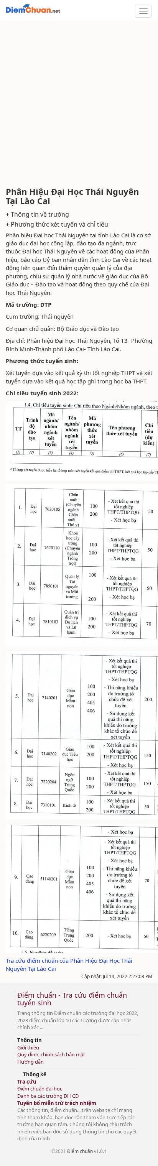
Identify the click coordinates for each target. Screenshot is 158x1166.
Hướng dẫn (30, 1061)
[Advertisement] (79, 104)
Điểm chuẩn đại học (39, 1088)
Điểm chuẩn (80, 1151)
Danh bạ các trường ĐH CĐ (48, 1095)
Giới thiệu (28, 1047)
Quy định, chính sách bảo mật (51, 1054)
